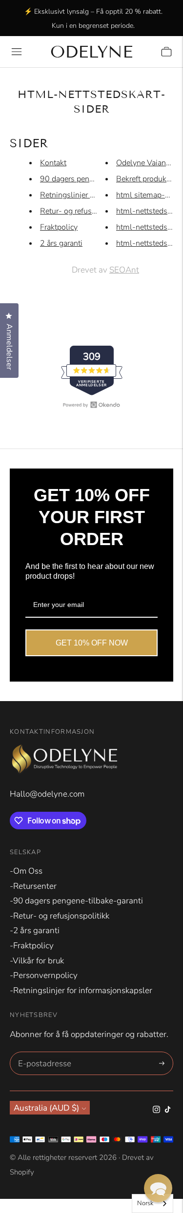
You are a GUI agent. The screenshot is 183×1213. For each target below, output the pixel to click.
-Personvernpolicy (44, 975)
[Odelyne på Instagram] (156, 1110)
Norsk (145, 1203)
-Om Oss (26, 871)
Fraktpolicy (59, 227)
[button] (158, 1188)
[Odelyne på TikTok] (167, 1110)
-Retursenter (33, 886)
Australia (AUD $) (46, 1108)
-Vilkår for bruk (37, 960)
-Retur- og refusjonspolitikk (59, 915)
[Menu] (16, 51)
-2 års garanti (35, 930)
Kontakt (53, 162)
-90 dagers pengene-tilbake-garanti (76, 900)
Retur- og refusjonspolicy (83, 211)
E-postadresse (43, 1053)
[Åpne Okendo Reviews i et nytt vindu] (92, 405)
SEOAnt (124, 269)
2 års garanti (61, 243)
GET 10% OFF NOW (92, 643)
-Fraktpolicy (32, 945)
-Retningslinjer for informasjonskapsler (81, 990)
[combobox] (152, 1203)
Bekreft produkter (145, 179)
